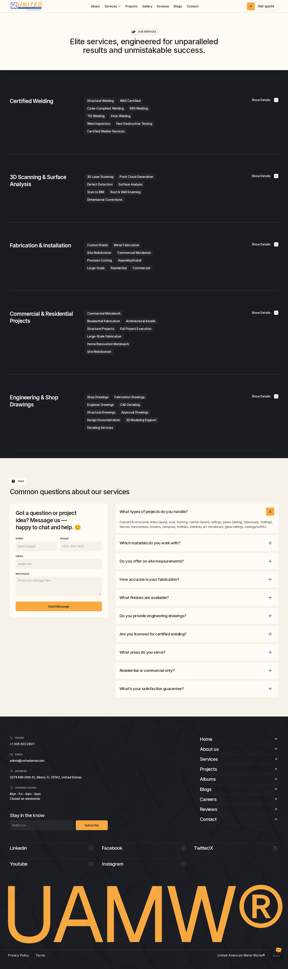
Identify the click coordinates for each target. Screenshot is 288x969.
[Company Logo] (26, 6)
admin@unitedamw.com (27, 761)
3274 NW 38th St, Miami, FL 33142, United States (46, 777)
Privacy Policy (18, 955)
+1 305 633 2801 (22, 744)
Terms (40, 955)
